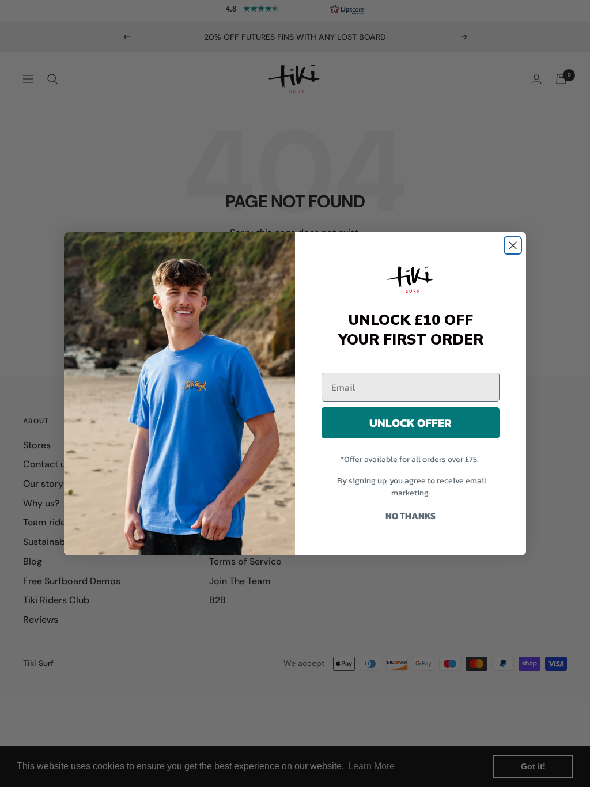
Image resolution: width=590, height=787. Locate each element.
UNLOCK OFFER (410, 423)
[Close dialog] (512, 245)
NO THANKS (410, 516)
